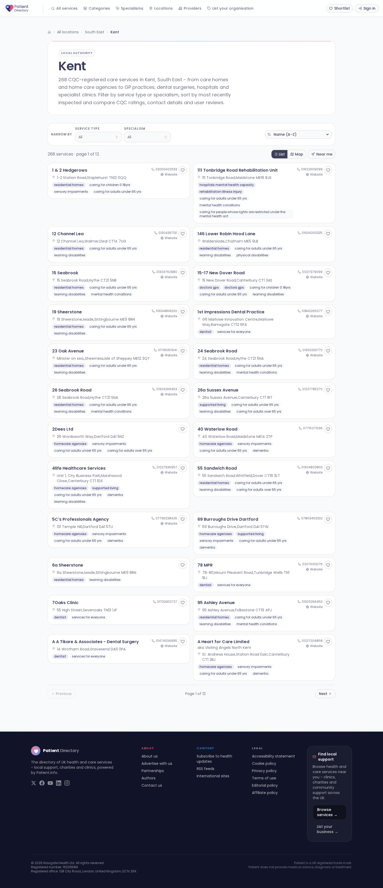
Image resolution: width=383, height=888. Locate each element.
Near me (324, 154)
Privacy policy (264, 770)
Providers (192, 8)
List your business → (327, 829)
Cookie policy (264, 763)
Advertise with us (156, 763)
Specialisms (132, 8)
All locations (68, 32)
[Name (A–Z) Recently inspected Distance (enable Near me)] (298, 134)
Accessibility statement (273, 756)
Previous (64, 693)
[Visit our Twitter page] (33, 783)
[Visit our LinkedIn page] (58, 783)
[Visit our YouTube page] (50, 783)
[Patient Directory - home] (23, 8)
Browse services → (327, 812)
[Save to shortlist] (182, 170)
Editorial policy (265, 785)
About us (149, 756)
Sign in (369, 8)
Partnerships (152, 770)
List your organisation (233, 8)
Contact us (151, 785)
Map (299, 154)
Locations (163, 8)
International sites (213, 776)
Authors (148, 778)
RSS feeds (205, 768)
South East (94, 32)
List (282, 154)
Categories (99, 8)
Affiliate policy (265, 792)
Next (323, 693)
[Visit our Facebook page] (42, 783)
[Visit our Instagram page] (67, 783)
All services (67, 8)
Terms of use (264, 778)
